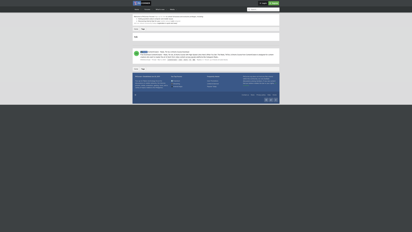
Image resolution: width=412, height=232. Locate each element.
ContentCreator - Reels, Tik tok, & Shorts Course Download (165, 52)
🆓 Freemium (175, 81)
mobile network (166, 21)
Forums (147, 9)
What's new (160, 9)
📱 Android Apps (176, 86)
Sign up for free (160, 16)
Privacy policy (261, 95)
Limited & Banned (213, 84)
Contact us (245, 95)
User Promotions (212, 81)
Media (172, 9)
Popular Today (212, 86)
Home (137, 9)
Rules (252, 95)
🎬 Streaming (175, 84)
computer (177, 21)
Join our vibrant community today (145, 23)
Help (269, 95)
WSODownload (145, 60)
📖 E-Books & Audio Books (219, 60)
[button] (140, 9)
